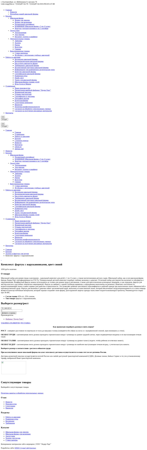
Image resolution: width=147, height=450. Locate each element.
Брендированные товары (20, 51)
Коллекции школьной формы (26, 59)
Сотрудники (10, 406)
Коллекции (10, 421)
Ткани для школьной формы (26, 80)
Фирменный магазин (23, 92)
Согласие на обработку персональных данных (33, 109)
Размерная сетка (21, 76)
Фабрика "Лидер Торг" (15, 319)
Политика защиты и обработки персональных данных (22, 393)
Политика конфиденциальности (27, 107)
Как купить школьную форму (26, 63)
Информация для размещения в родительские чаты (35, 70)
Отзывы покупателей (23, 94)
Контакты (9, 113)
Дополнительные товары (20, 39)
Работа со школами (13, 57)
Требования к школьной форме (27, 65)
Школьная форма (16, 18)
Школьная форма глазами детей (27, 82)
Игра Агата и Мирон (23, 84)
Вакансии (18, 105)
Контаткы (9, 246)
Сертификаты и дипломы (25, 96)
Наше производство (22, 88)
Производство (11, 404)
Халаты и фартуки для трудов (17, 254)
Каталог (9, 16)
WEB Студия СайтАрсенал (25, 448)
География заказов (22, 98)
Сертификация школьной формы (27, 74)
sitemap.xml (19, 149)
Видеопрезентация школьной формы (29, 61)
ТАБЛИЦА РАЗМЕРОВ (10, 323)
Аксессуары (15, 30)
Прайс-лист (19, 78)
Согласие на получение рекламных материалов (33, 111)
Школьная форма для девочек (17, 432)
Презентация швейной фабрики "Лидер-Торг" (33, 90)
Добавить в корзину (9, 313)
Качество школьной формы (25, 72)
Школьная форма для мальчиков (18, 434)
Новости (13, 12)
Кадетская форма (21, 100)
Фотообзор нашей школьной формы (24, 14)
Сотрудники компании (24, 103)
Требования (10, 423)
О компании (10, 86)
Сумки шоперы (12, 440)
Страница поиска (21, 141)
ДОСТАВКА (25, 323)
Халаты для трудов (13, 438)
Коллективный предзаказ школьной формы (32, 68)
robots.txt (18, 147)
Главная (9, 10)
